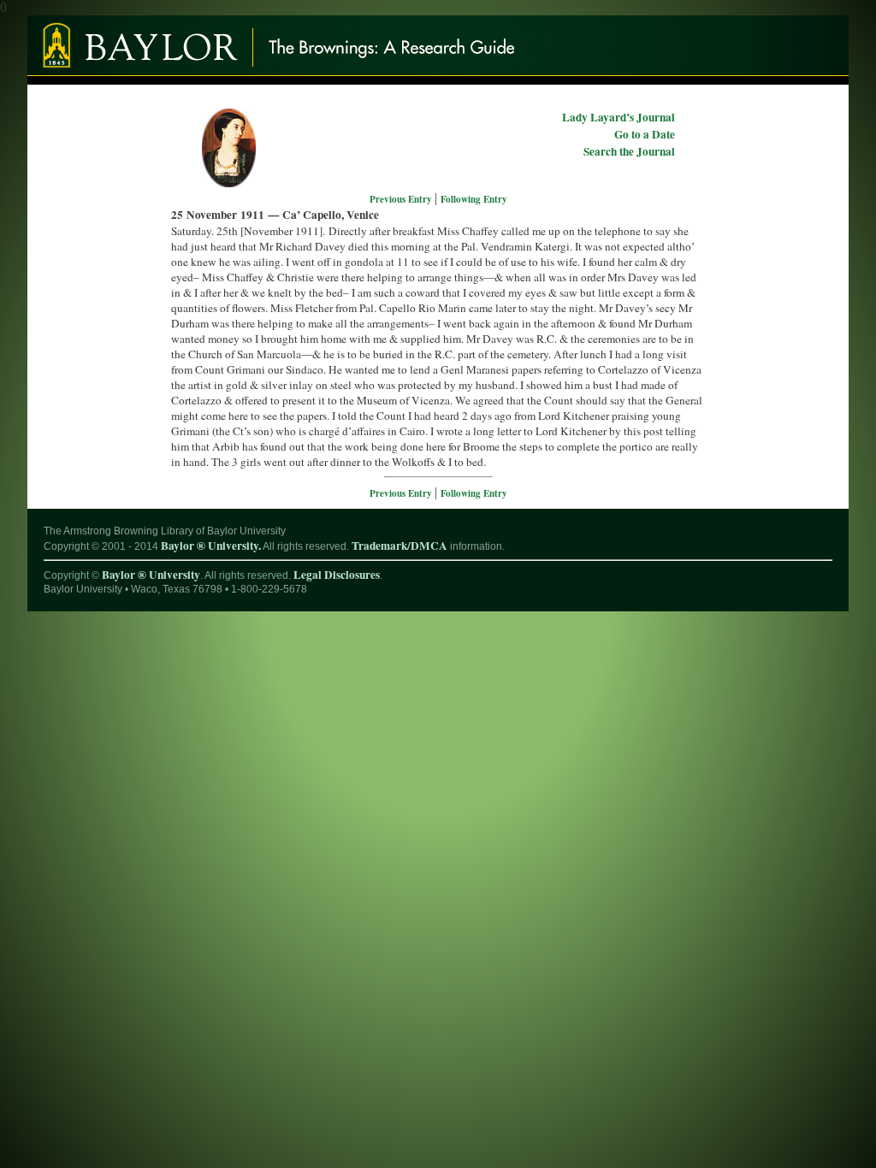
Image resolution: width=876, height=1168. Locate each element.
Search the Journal (629, 151)
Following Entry (474, 199)
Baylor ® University (151, 574)
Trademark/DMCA (399, 545)
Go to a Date (644, 134)
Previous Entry (402, 199)
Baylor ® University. (211, 545)
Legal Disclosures (336, 574)
